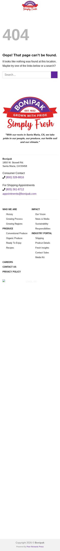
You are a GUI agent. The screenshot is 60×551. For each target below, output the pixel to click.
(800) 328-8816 (15, 177)
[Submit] (54, 74)
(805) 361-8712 (15, 189)
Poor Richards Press (35, 547)
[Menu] (4, 6)
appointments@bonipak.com (19, 193)
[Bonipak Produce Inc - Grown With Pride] (30, 6)
